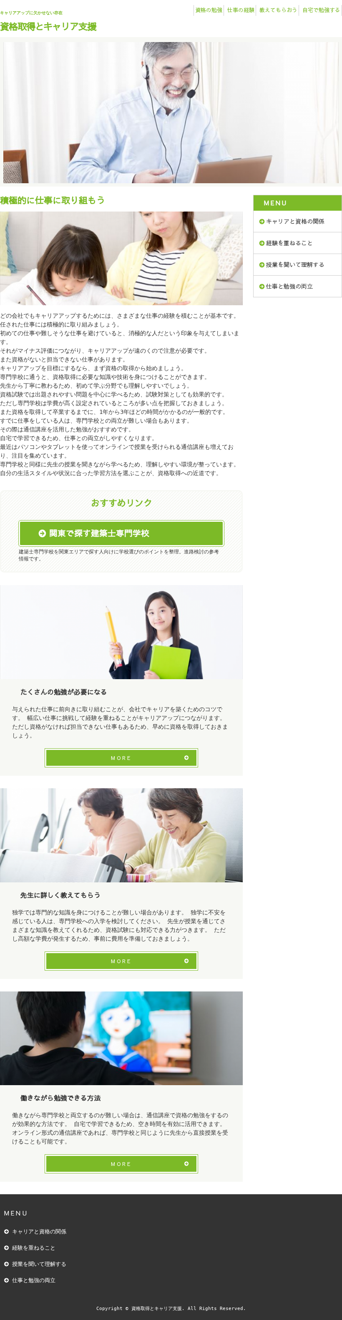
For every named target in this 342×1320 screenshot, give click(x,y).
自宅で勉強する (321, 10)
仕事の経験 (240, 10)
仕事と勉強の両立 (289, 286)
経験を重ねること (289, 243)
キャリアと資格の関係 (295, 221)
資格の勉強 (208, 10)
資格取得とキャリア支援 (48, 26)
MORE (121, 758)
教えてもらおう (278, 10)
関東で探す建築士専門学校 (99, 533)
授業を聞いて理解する (295, 264)
